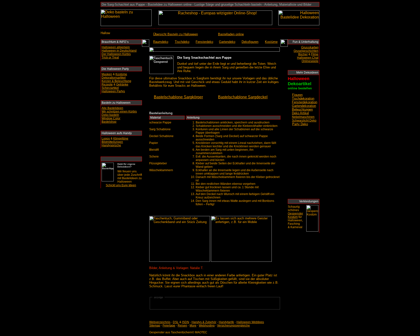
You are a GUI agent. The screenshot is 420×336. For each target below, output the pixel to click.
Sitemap (154, 325)
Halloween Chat (307, 57)
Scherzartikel (110, 88)
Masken (107, 74)
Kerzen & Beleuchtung (116, 81)
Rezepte (107, 84)
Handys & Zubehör (204, 322)
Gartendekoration (304, 106)
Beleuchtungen (302, 109)
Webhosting (207, 325)
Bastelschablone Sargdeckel (243, 97)
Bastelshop (109, 121)
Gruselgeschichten (306, 51)
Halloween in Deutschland (119, 50)
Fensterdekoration (304, 102)
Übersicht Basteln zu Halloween (175, 34)
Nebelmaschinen (303, 117)
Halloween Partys (113, 91)
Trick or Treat (110, 57)
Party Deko (300, 124)
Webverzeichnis (159, 322)
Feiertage (169, 325)
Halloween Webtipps (250, 322)
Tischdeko (182, 42)
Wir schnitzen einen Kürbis (119, 111)
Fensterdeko (204, 42)
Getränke (122, 84)
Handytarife (226, 322)
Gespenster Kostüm (295, 215)
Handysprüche (111, 145)
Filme (314, 54)
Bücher (303, 54)
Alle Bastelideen (112, 108)
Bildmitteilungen (112, 142)
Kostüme (121, 74)
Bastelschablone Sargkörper (178, 97)
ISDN (185, 322)
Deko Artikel (300, 113)
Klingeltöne (120, 138)
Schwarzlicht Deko (304, 120)
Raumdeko (160, 42)
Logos (106, 138)
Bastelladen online (231, 34)
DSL (176, 322)
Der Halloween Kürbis (116, 54)
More (193, 325)
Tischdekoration (303, 98)
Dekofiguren (250, 42)
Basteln (107, 102)
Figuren (297, 95)
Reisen (182, 325)
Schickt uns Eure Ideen (121, 185)
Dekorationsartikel (114, 77)
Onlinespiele (310, 61)
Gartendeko (227, 42)
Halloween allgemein (116, 47)
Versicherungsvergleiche (233, 325)
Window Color (111, 118)
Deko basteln (110, 115)
